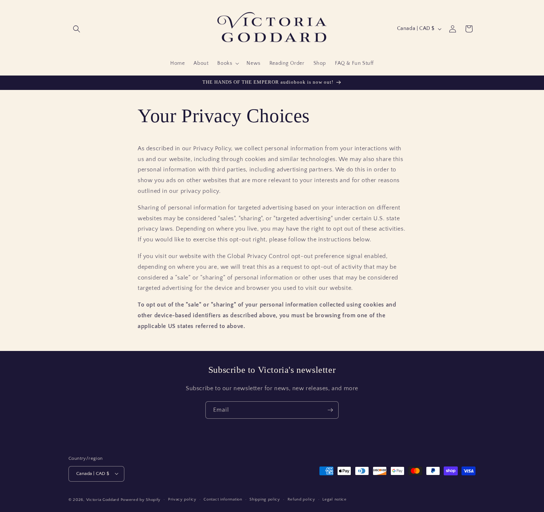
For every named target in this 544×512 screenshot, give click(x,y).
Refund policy (301, 499)
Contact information (223, 499)
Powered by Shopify (141, 499)
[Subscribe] (330, 410)
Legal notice (334, 499)
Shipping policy (264, 499)
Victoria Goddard (102, 499)
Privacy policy (182, 499)
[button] (76, 29)
